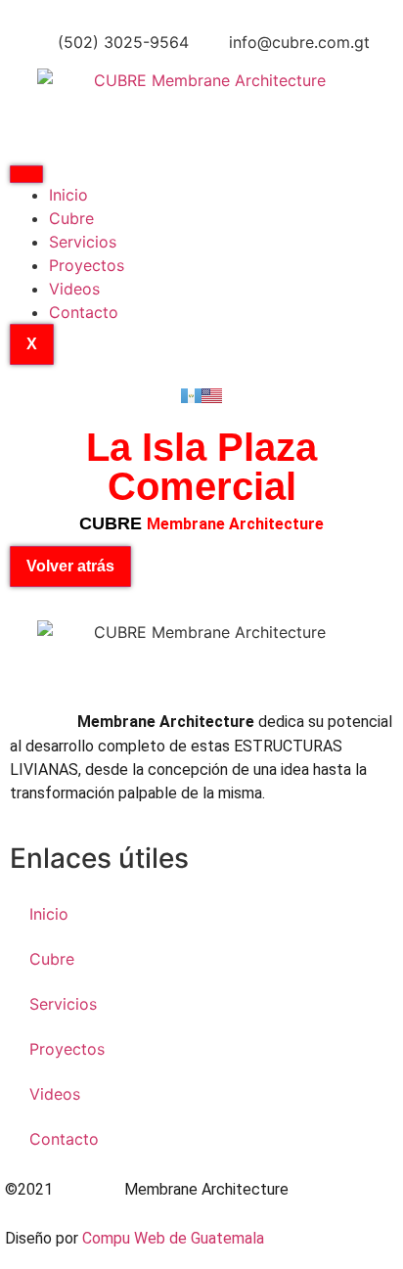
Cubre (71, 218)
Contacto (83, 312)
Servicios (82, 241)
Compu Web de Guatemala (173, 1238)
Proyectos (86, 265)
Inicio (68, 194)
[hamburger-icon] (26, 174)
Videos (74, 288)
